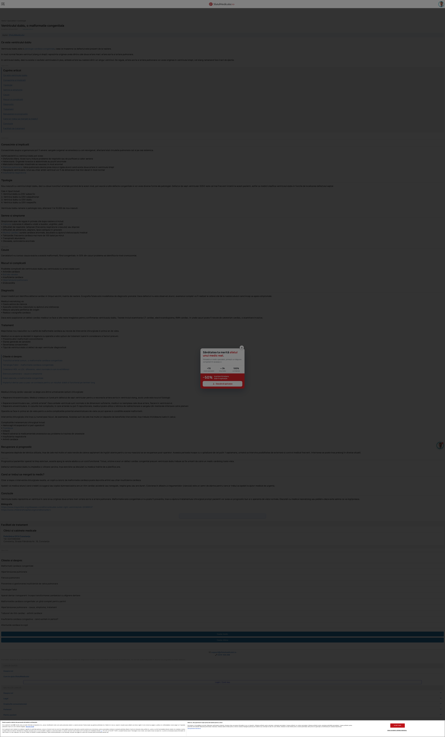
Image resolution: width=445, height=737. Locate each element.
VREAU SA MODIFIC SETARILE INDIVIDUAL (397, 730)
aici (101, 730)
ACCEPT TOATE (397, 725)
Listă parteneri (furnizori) (194, 728)
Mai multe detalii (30, 726)
